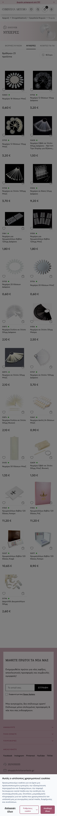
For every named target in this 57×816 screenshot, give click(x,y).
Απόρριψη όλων (10, 810)
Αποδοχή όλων (48, 809)
